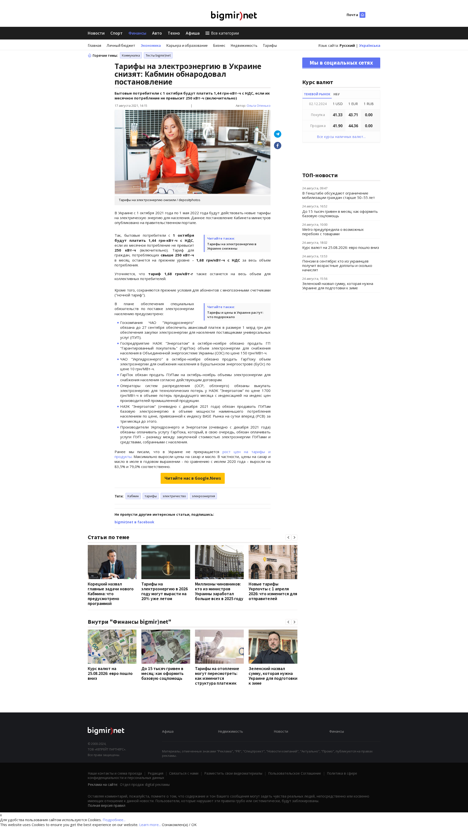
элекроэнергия (203, 496)
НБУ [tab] (336, 94)
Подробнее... (114, 819)
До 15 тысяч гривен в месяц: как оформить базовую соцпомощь (162, 673)
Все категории (225, 33)
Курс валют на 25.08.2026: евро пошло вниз (110, 673)
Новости (96, 33)
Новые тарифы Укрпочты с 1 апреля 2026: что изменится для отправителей (273, 591)
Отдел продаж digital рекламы (145, 784)
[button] (288, 537)
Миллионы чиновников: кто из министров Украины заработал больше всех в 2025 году (219, 591)
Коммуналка (131, 55)
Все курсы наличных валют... (341, 136)
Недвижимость (244, 45)
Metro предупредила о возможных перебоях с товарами (333, 231)
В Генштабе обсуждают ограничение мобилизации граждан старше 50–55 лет (338, 195)
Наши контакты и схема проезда (115, 773)
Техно (174, 33)
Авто (157, 33)
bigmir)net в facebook (134, 522)
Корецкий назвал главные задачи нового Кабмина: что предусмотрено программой (111, 593)
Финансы (137, 33)
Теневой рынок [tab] (317, 94)
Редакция (155, 773)
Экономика (151, 45)
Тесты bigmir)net (158, 55)
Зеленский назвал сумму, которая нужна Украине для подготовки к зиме (273, 676)
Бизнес (219, 45)
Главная (94, 45)
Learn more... (150, 824)
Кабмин (133, 496)
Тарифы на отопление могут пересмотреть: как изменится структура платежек (217, 676)
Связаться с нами (183, 773)
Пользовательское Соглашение (294, 773)
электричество (174, 496)
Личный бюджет (121, 45)
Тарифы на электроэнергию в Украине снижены (231, 246)
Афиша (193, 33)
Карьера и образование (187, 45)
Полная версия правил (106, 805)
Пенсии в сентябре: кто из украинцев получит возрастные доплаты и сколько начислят (337, 265)
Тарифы (270, 45)
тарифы (151, 496)
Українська (369, 45)
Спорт (116, 33)
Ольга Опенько (259, 105)
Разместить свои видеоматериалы (233, 773)
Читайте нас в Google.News (193, 478)
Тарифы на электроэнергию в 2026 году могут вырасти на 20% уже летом (164, 591)
